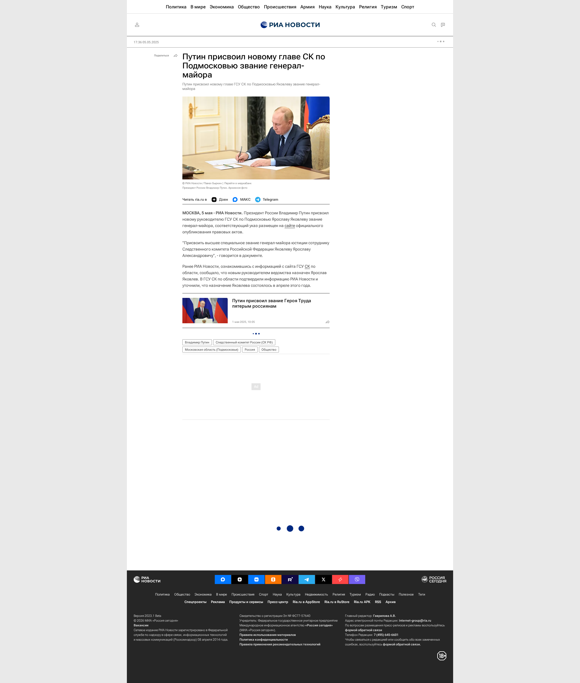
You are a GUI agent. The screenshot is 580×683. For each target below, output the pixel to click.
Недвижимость (316, 594)
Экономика (203, 594)
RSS (378, 602)
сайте (290, 225)
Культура (293, 594)
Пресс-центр (278, 602)
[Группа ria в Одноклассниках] (273, 579)
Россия (250, 349)
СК (307, 266)
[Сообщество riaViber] (357, 579)
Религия (339, 594)
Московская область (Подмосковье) (211, 349)
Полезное (406, 594)
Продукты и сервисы (246, 602)
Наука (277, 594)
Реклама (218, 602)
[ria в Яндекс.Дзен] (240, 579)
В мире (221, 594)
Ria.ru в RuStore (336, 602)
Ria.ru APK (362, 602)
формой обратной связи (363, 630)
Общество (268, 349)
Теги (421, 594)
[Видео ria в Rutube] (290, 579)
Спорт (263, 594)
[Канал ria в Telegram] (307, 579)
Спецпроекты (195, 602)
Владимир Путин (197, 342)
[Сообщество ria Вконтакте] (256, 579)
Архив (391, 602)
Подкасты (386, 594)
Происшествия (243, 594)
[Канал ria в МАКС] (223, 579)
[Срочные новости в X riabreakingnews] (340, 579)
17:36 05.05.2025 (146, 42)
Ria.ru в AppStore (306, 602)
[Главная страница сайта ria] (290, 25)
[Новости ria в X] (323, 579)
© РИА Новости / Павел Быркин (202, 183)
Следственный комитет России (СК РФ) (244, 342)
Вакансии (141, 625)
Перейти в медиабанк (237, 183)
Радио (370, 594)
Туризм (355, 594)
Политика (162, 594)
